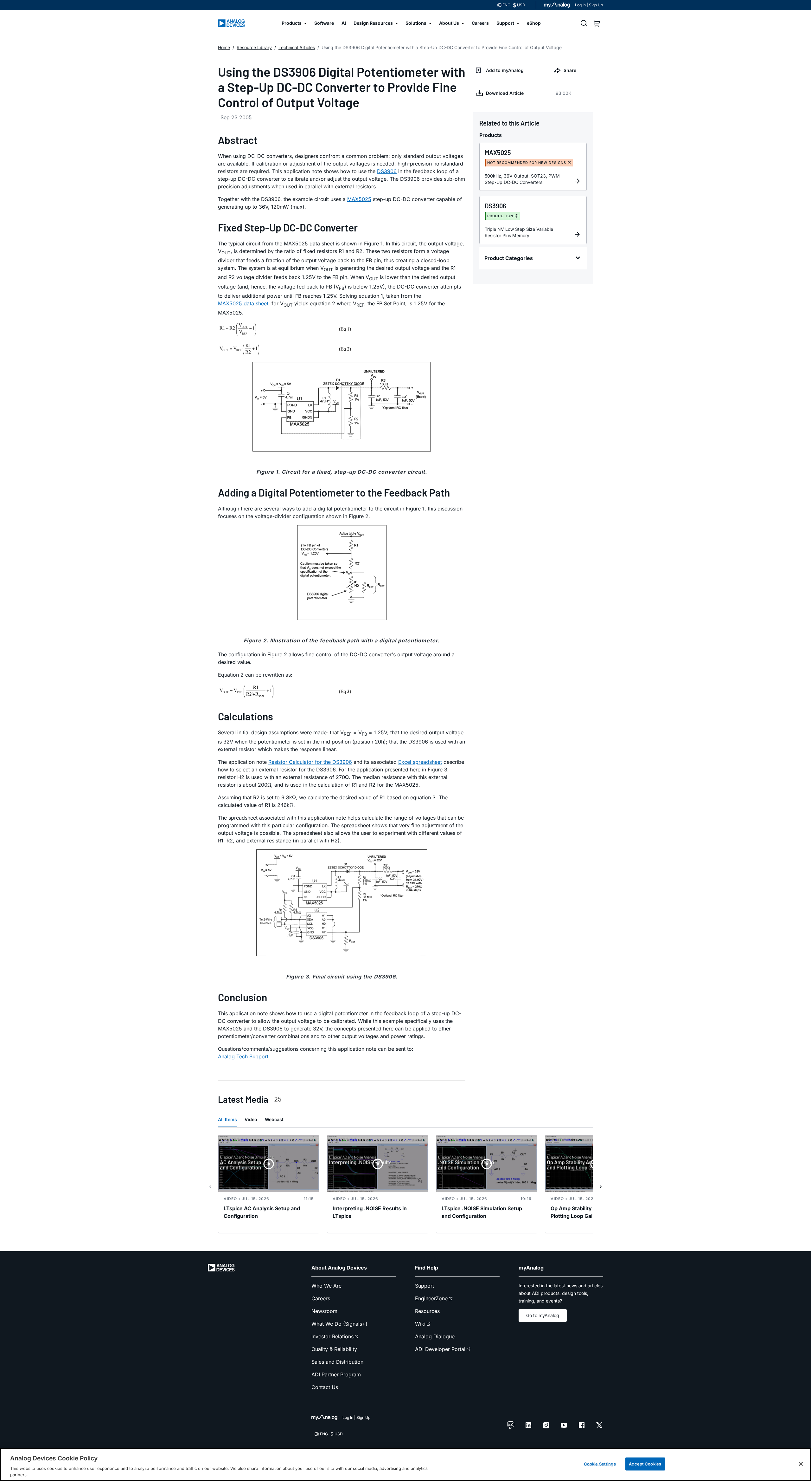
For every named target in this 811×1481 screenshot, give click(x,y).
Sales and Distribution (337, 1362)
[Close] (801, 1464)
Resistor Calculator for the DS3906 (310, 762)
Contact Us (324, 1387)
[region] (405, 1464)
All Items (227, 1119)
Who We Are (326, 1286)
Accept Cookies (645, 1463)
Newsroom (324, 1311)
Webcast (274, 1119)
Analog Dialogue (435, 1336)
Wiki (420, 1324)
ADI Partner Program (336, 1374)
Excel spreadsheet (420, 762)
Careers (320, 1298)
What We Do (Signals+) (339, 1324)
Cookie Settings (600, 1463)
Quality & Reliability (334, 1349)
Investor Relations (332, 1336)
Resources (427, 1311)
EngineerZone (431, 1298)
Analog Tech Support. (244, 1056)
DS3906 (387, 171)
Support (424, 1286)
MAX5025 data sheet (243, 303)
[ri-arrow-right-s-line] (601, 1187)
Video (251, 1119)
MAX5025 (359, 199)
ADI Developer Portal (440, 1349)
